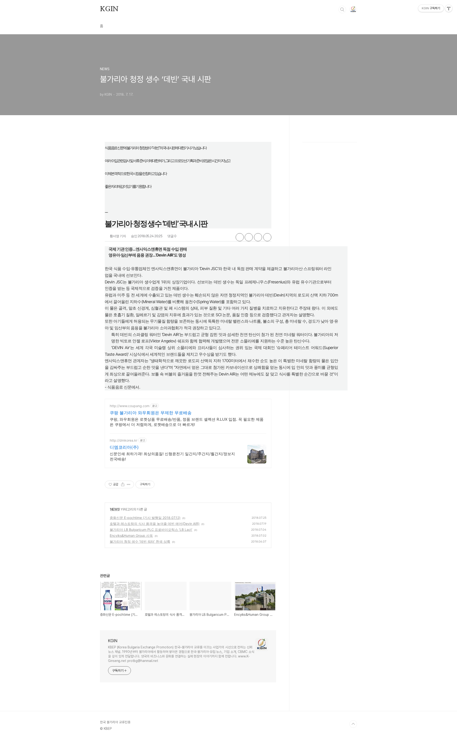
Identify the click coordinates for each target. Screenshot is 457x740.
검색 (342, 9)
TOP (353, 724)
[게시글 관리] (129, 484)
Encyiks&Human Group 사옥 (131, 535)
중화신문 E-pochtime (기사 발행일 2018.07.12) (145, 518)
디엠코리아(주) (124, 447)
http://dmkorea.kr (123, 440)
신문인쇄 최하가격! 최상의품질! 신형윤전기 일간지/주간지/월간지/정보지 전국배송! (172, 456)
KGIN (109, 9)
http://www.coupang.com (129, 406)
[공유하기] (123, 484)
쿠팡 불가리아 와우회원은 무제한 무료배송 (151, 412)
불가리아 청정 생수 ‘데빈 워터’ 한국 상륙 (140, 541)
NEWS (114, 509)
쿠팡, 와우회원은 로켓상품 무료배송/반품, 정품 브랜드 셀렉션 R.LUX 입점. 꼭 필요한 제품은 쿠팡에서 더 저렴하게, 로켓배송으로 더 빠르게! (186, 422)
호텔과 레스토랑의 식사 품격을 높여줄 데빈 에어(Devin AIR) (154, 524)
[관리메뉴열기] (448, 8)
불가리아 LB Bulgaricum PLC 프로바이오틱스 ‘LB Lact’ (151, 530)
